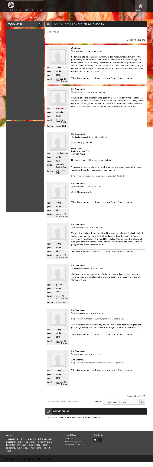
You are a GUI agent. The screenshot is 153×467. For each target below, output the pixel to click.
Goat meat (53, 31)
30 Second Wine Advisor (74, 445)
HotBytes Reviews (72, 439)
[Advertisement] (25, 73)
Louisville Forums (64, 24)
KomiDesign (47, 459)
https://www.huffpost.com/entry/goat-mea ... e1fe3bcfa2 (97, 318)
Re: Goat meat (78, 89)
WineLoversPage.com (73, 442)
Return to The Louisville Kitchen (64, 401)
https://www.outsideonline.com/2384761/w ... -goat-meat (98, 362)
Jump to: (98, 401)
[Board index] (47, 24)
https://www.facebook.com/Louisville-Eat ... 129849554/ (97, 175)
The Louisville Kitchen (91, 24)
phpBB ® (21, 459)
